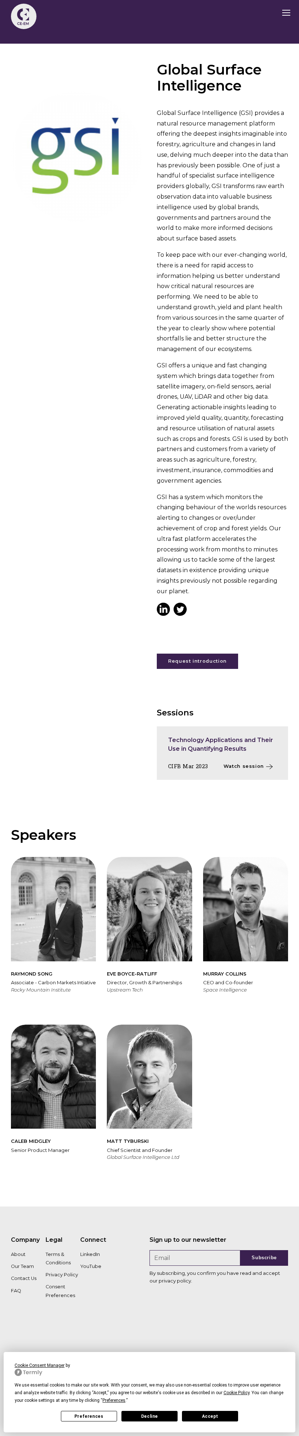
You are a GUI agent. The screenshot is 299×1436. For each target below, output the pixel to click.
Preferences (89, 1416)
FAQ (16, 1290)
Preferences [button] (113, 1400)
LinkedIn (90, 1254)
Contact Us (23, 1278)
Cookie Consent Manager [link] (40, 1365)
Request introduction (197, 661)
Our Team (22, 1266)
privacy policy (175, 1281)
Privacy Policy (62, 1274)
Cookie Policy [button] (236, 1392)
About (18, 1254)
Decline (149, 1416)
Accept (210, 1416)
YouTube (90, 1266)
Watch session (244, 766)
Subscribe (264, 1257)
